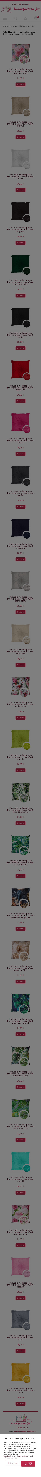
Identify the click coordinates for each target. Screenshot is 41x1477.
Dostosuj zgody (13, 1463)
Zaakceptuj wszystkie (28, 1463)
